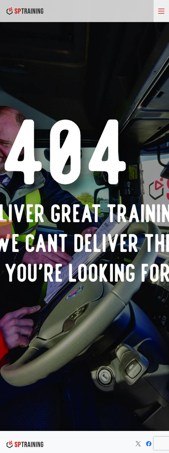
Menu (161, 11)
